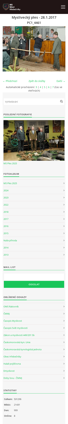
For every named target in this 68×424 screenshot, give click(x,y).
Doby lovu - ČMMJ (12, 378)
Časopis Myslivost (12, 320)
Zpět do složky (37, 81)
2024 (5, 190)
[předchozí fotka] (8, 48)
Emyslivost (9, 370)
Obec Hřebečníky (12, 356)
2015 (5, 233)
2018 (5, 211)
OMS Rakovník (11, 306)
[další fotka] (60, 48)
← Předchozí (10, 81)
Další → (60, 81)
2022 (5, 204)
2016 (5, 226)
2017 (5, 219)
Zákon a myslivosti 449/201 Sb (19, 335)
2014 (5, 247)
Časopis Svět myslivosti (15, 328)
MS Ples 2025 (10, 163)
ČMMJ (6, 313)
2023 (5, 197)
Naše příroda (10, 240)
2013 (5, 254)
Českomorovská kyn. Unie (16, 342)
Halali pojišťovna (12, 363)
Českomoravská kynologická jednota (22, 349)
